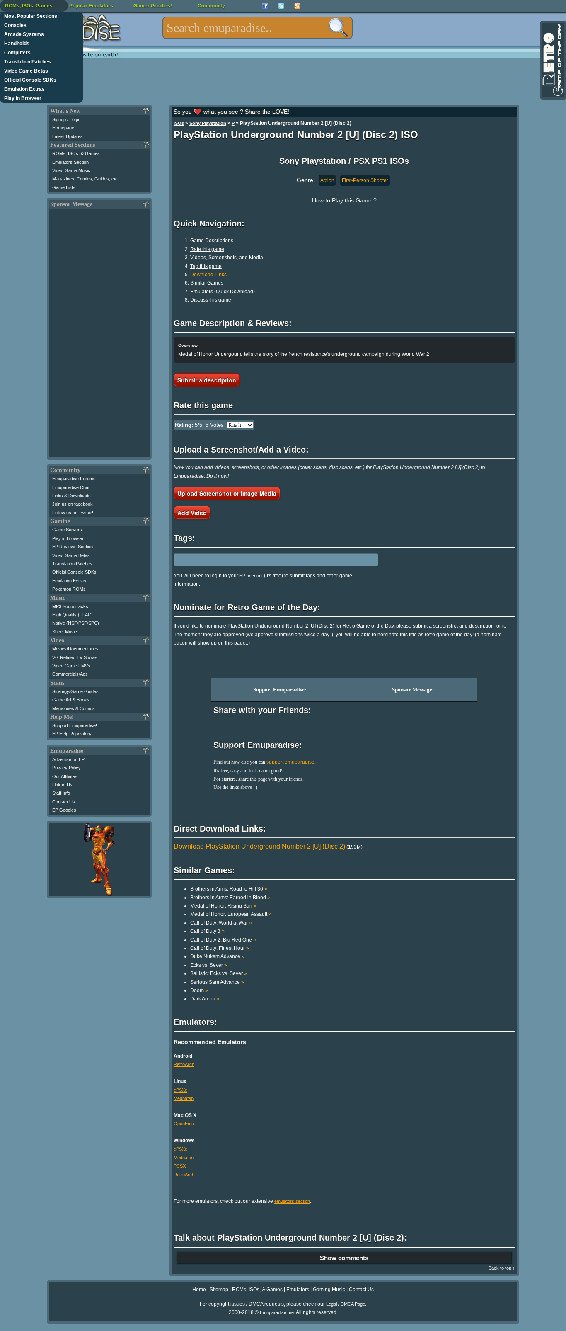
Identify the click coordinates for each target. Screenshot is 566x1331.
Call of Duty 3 (207, 931)
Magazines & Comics (73, 708)
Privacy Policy (66, 767)
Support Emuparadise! (74, 725)
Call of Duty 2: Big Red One (223, 940)
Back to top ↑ (502, 1267)
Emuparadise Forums (74, 478)
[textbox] (257, 28)
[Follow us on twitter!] (281, 6)
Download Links (208, 274)
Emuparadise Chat (70, 487)
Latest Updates (67, 136)
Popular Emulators (91, 6)
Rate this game (207, 249)
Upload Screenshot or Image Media (226, 493)
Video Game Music (71, 170)
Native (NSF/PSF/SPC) (75, 622)
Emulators (297, 1289)
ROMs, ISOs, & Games (76, 153)
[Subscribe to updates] (297, 6)
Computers (17, 53)
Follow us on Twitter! (72, 512)
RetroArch (184, 1064)
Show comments (344, 1257)
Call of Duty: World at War (221, 923)
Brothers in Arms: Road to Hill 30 (228, 889)
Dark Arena (205, 999)
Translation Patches (27, 62)
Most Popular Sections (30, 16)
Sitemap (219, 1289)
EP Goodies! (64, 810)
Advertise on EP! (69, 759)
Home (199, 1289)
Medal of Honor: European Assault (230, 914)
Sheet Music (64, 631)
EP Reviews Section (72, 546)
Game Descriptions (211, 240)
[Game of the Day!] (552, 60)
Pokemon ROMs (69, 588)
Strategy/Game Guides (75, 691)
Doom (199, 990)
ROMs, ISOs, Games (29, 6)
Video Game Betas (26, 71)
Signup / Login (66, 119)
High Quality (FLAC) (72, 614)
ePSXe (180, 1090)
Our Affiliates (64, 776)
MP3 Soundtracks (70, 606)
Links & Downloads (71, 495)
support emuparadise (290, 762)
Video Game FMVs (71, 665)
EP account (251, 575)
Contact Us (63, 801)
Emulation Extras (24, 89)
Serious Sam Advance (217, 982)
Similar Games (206, 283)
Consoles (15, 25)
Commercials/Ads (70, 674)
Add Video (192, 513)
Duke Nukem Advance (217, 956)
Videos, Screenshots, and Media (226, 257)
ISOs (179, 123)
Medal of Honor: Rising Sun (223, 906)
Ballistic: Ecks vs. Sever (218, 973)
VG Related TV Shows (74, 657)
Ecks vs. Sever (208, 965)
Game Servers (67, 529)
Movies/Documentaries (75, 648)
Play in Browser (22, 98)
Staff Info (61, 793)
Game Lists (63, 187)
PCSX (180, 1165)
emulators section (292, 1201)
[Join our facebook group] (265, 6)
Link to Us (62, 784)
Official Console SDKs (30, 80)
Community (211, 6)
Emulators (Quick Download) (222, 291)
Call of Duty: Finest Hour (219, 948)
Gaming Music (329, 1289)
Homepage (63, 127)
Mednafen (184, 1098)
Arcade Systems (24, 34)
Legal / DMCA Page (345, 1304)
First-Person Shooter (365, 180)
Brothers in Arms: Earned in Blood (230, 897)
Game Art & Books (70, 699)
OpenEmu (184, 1123)
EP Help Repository (72, 733)
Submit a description (206, 380)
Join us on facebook (72, 503)
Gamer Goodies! (152, 6)
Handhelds (16, 43)
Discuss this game (210, 300)
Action (327, 180)
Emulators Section (70, 162)
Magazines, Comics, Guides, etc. (85, 178)
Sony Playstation (207, 123)
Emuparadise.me (277, 1312)
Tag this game (206, 266)
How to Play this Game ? (344, 200)
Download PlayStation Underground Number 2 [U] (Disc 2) (259, 846)
